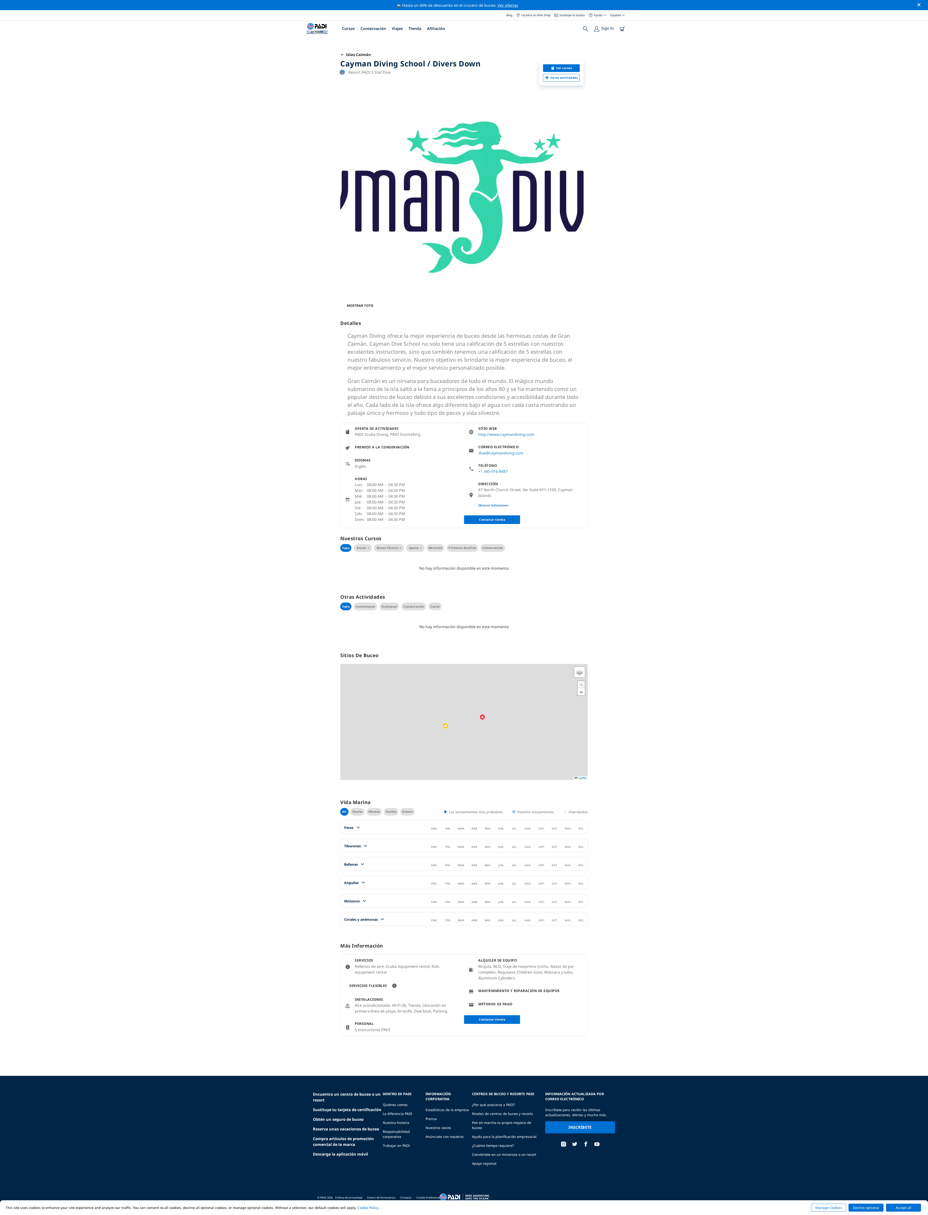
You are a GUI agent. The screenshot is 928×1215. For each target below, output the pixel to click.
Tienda (415, 28)
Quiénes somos (395, 1104)
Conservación (373, 28)
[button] (445, 726)
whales (374, 812)
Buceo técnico (388, 548)
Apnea (414, 548)
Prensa (431, 1118)
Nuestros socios (438, 1127)
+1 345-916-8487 (493, 471)
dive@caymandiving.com (500, 453)
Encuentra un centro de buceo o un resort (347, 1097)
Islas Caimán (357, 54)
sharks (357, 812)
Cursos (348, 28)
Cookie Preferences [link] (428, 1197)
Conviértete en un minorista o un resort (504, 1154)
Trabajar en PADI (396, 1145)
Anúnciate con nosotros (445, 1136)
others (407, 812)
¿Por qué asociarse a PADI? (493, 1104)
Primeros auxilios (462, 548)
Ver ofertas (508, 5)
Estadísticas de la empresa (447, 1109)
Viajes (397, 28)
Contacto (406, 1197)
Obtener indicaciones (493, 505)
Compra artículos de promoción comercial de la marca (343, 1141)
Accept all (903, 1207)
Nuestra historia (396, 1122)
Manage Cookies (828, 1207)
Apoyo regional (484, 1163)
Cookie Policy (367, 1207)
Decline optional (866, 1207)
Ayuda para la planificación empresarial (504, 1136)
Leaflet (582, 778)
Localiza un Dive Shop (536, 15)
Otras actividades (564, 78)
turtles (391, 812)
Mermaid (435, 548)
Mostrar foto (360, 305)
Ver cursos (564, 68)
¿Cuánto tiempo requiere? (493, 1145)
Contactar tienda (492, 520)
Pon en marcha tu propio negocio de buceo (501, 1125)
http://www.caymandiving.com (506, 434)
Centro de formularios (381, 1197)
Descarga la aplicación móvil (340, 1154)
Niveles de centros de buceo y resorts (502, 1113)
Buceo (361, 548)
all (344, 812)
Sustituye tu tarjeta (572, 15)
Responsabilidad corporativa (396, 1134)
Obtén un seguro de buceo (338, 1119)
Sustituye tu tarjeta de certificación (347, 1109)
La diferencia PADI (397, 1113)
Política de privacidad (348, 1197)
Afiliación (436, 28)
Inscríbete (580, 1127)
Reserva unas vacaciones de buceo (346, 1129)
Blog (509, 15)
